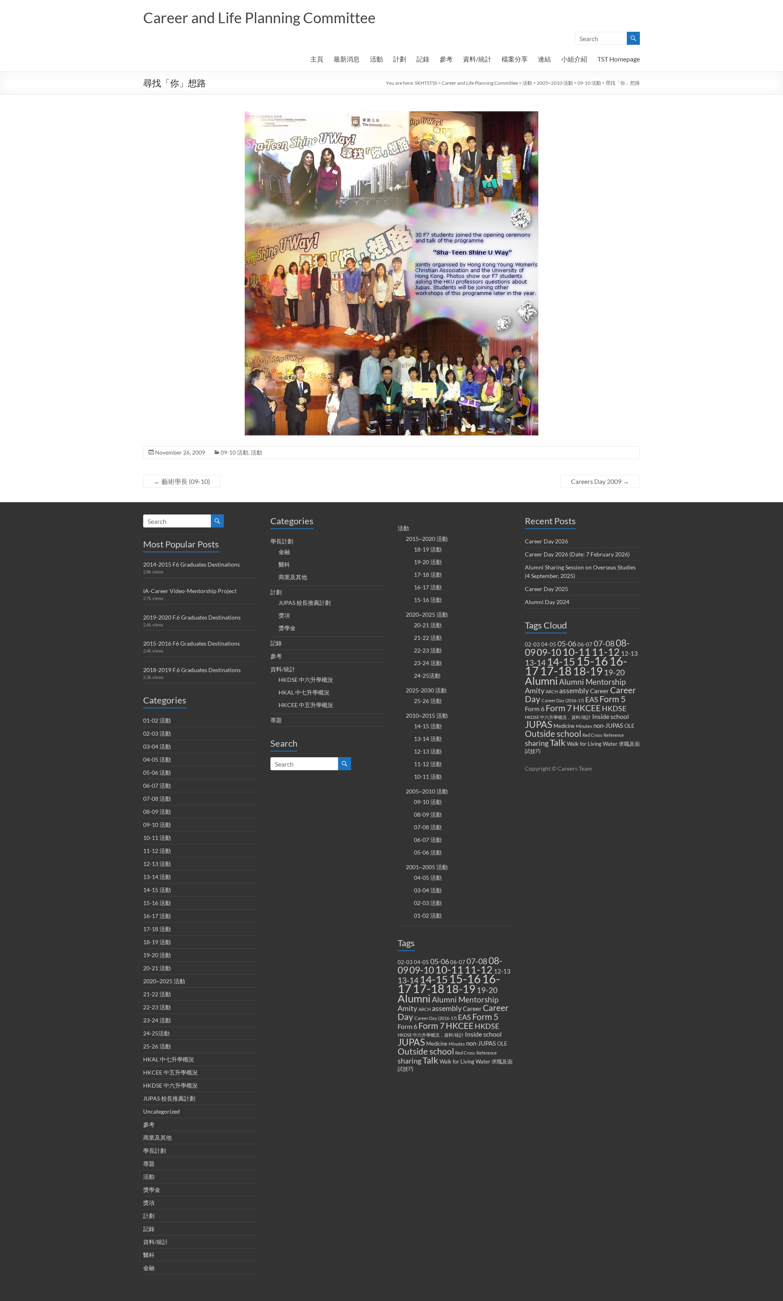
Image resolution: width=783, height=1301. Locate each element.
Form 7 (431, 1025)
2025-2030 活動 (426, 690)
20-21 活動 (157, 968)
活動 (376, 59)
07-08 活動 (157, 798)
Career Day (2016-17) (435, 1018)
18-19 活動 (157, 941)
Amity (407, 1008)
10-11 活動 (157, 837)
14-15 (434, 979)
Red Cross (465, 1052)
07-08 (477, 961)
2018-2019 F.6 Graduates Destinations (192, 669)
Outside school (426, 1051)
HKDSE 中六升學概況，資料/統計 (431, 1034)
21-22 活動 (157, 994)
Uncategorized (161, 1111)
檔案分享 (515, 59)
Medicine (436, 1043)
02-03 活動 (157, 733)
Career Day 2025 (546, 588)
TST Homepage (618, 59)
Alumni (414, 998)
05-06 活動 (157, 772)
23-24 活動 (157, 1020)
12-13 (502, 971)
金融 (149, 1267)
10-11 (449, 969)
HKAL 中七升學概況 (168, 1059)
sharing (409, 1061)
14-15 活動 (157, 889)
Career (472, 1008)
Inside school (483, 1034)
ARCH (424, 1009)
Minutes (457, 1043)
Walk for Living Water (465, 1061)
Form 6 (407, 1026)
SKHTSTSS (426, 83)
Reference (486, 1052)
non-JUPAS (481, 1043)
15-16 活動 (157, 902)
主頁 (316, 59)
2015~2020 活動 (427, 538)
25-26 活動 (157, 1046)
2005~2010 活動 (555, 83)
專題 (149, 1163)
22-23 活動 (157, 1007)
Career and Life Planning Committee (259, 17)
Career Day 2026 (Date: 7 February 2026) (577, 554)
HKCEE (459, 1025)
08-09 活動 (157, 811)
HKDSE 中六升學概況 (170, 1085)
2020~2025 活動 (164, 981)
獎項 (149, 1202)
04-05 (421, 962)
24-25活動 (156, 1033)
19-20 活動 (157, 955)
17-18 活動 (157, 928)
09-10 (421, 970)
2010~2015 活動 (427, 715)
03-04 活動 (157, 746)
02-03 (405, 962)
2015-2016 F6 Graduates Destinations (191, 643)
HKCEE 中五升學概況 (170, 1072)
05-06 (439, 961)
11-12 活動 (157, 850)
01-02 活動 (157, 720)
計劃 (399, 59)
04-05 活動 (157, 759)
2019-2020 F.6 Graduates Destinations (192, 617)
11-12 (478, 970)
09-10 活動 (589, 83)
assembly (447, 1008)
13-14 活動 (157, 876)
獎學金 (151, 1189)
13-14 (408, 980)
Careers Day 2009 (600, 481)
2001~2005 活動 (427, 867)
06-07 (457, 962)
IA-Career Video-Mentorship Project (190, 590)
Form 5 (485, 1016)
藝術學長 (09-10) (182, 481)
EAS (464, 1017)
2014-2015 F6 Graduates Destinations (191, 564)
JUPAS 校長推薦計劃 (169, 1098)
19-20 (487, 990)
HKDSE (487, 1026)
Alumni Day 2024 (547, 601)
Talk (430, 1060)
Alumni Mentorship (465, 999)
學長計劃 (154, 1150)
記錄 (422, 59)
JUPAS (411, 1042)
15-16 (465, 978)
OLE (502, 1043)
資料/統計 (477, 59)
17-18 (429, 988)
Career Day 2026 (546, 541)
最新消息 (347, 59)
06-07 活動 (157, 785)
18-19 (461, 989)
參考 (446, 59)
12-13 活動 (157, 863)
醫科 (149, 1254)
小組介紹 (574, 59)
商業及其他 (157, 1137)
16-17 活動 (157, 915)
